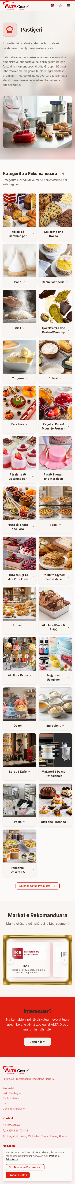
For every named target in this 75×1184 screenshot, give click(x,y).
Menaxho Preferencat (27, 1167)
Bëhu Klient (37, 1042)
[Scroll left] (10, 960)
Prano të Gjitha (18, 1174)
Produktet (8, 1088)
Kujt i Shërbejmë (12, 1093)
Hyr (5, 1103)
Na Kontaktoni (11, 1098)
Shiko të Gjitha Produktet (34, 885)
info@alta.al (13, 1124)
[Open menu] (68, 5)
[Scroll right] (65, 960)
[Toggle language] (52, 5)
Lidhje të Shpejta (12, 1108)
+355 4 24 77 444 (17, 1130)
